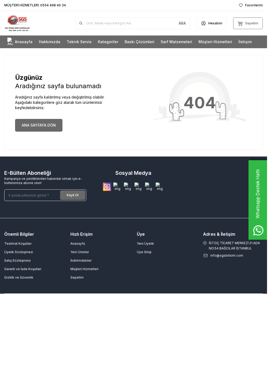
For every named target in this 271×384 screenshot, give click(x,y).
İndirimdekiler (81, 260)
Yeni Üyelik (145, 243)
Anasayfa (77, 243)
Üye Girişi (144, 252)
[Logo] (31, 23)
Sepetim (77, 277)
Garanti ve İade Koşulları (22, 269)
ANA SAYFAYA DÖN (39, 125)
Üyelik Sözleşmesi (18, 252)
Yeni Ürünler (79, 252)
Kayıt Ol (73, 195)
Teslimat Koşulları (17, 243)
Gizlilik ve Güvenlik (18, 277)
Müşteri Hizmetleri (84, 269)
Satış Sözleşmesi (17, 260)
